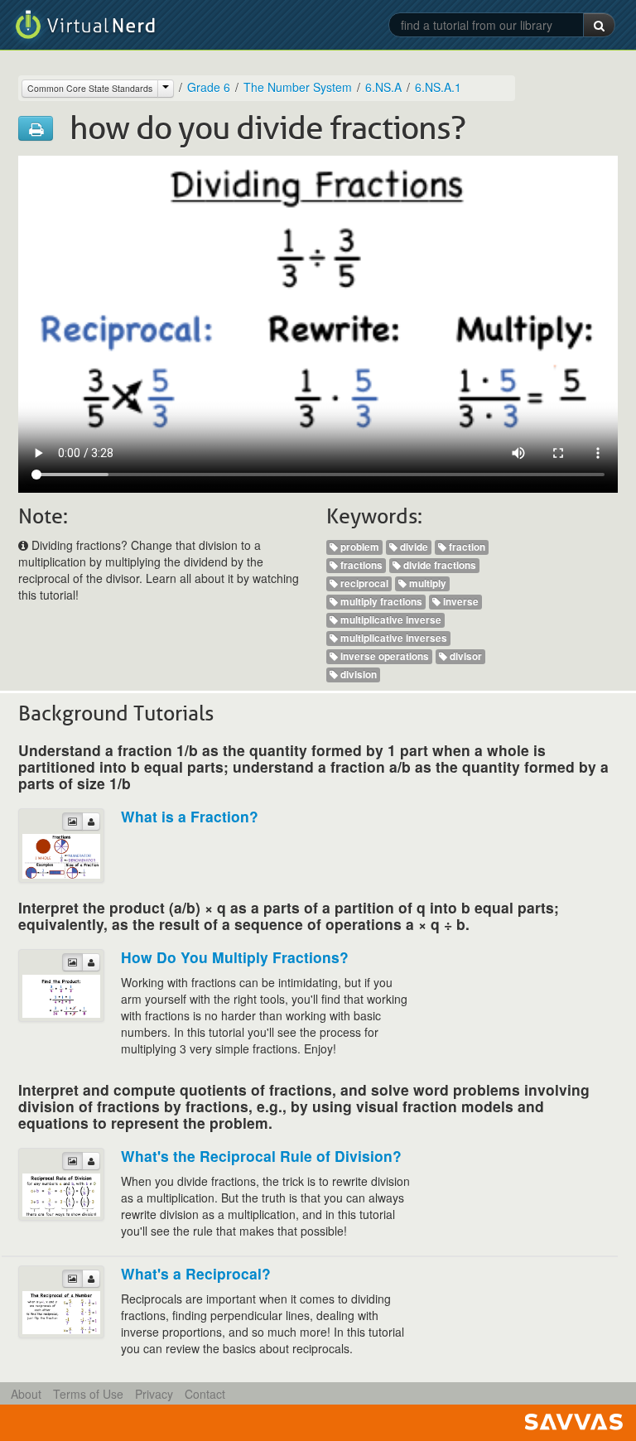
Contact (205, 1394)
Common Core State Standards (89, 88)
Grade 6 (208, 87)
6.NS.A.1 (438, 87)
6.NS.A (383, 87)
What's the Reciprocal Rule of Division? (261, 1155)
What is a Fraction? (189, 816)
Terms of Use (88, 1394)
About (26, 1394)
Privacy (154, 1394)
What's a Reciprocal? (196, 1273)
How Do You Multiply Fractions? (235, 957)
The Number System (297, 87)
